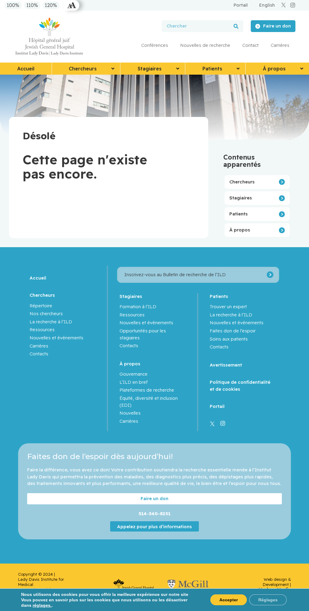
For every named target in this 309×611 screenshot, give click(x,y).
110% (32, 5)
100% (13, 5)
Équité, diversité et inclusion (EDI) (148, 401)
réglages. (42, 605)
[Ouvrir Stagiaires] (177, 68)
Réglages (268, 599)
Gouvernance (133, 374)
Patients (238, 214)
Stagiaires (240, 198)
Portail (217, 406)
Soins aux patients (229, 339)
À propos (239, 230)
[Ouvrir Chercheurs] (112, 68)
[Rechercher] (236, 26)
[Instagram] (292, 5)
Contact (250, 45)
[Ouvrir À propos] (301, 68)
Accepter (228, 599)
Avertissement (226, 365)
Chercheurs (242, 182)
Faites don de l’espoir (233, 331)
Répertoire (41, 306)
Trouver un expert (228, 306)
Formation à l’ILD (137, 306)
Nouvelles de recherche (205, 45)
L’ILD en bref (133, 382)
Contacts (39, 354)
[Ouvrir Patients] (238, 68)
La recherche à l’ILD (51, 322)
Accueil (38, 278)
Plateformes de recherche (146, 390)
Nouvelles (130, 413)
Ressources (42, 329)
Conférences (154, 45)
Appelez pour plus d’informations (154, 526)
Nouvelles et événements (56, 338)
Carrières (280, 45)
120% (51, 5)
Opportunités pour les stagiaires (142, 334)
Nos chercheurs (46, 313)
